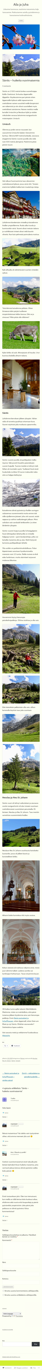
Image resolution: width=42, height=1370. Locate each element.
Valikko (21, 20)
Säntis (13, 1061)
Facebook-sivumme (7, 1329)
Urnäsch (18, 1061)
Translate (19, 1316)
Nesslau (35, 1058)
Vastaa (4, 1117)
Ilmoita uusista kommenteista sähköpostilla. (22, 1291)
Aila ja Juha (21, 4)
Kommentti (7, 1240)
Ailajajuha (6, 1035)
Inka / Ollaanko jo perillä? (18, 1152)
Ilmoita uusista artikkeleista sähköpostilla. (21, 1295)
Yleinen (22, 1058)
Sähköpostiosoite (9, 1270)
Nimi (4, 1262)
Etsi (3, 1341)
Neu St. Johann (6, 1061)
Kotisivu (5, 1279)
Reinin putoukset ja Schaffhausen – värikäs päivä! (10, 1076)
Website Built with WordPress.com (11, 1357)
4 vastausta (6, 86)
